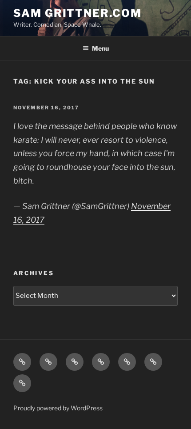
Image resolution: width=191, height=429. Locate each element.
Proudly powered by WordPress (58, 408)
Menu (100, 48)
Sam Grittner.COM (77, 13)
